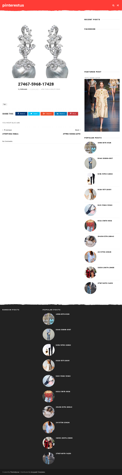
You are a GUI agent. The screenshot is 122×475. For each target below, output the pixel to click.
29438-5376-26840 (106, 236)
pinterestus (13, 5)
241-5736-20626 (104, 252)
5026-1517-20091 (104, 189)
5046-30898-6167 (105, 158)
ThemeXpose (14, 472)
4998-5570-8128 (104, 143)
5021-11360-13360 (105, 205)
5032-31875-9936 (105, 221)
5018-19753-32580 (105, 174)
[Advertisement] (45, 189)
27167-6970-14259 (105, 283)
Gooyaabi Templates (38, 472)
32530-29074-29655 (106, 267)
